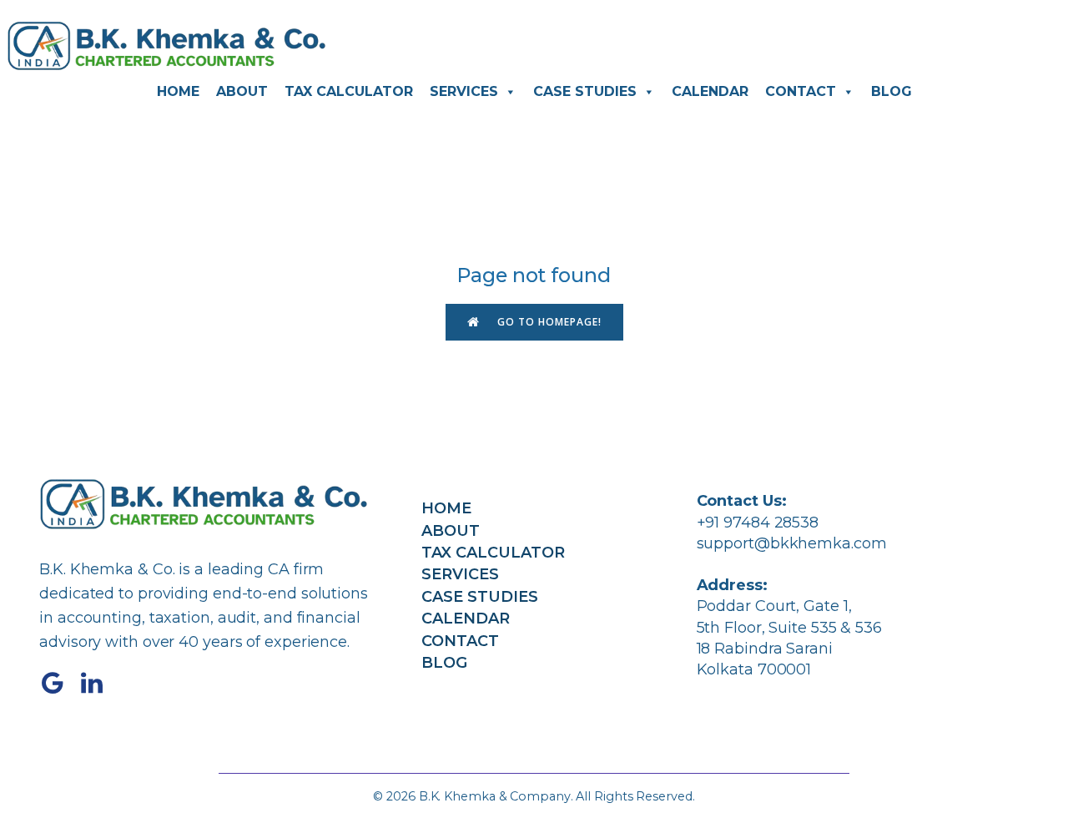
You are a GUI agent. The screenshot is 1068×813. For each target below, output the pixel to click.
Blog (891, 91)
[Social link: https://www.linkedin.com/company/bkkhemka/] (98, 683)
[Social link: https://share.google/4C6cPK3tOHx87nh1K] (58, 683)
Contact (800, 91)
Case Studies (585, 91)
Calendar (710, 91)
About (242, 91)
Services (464, 91)
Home (178, 91)
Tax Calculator (349, 91)
